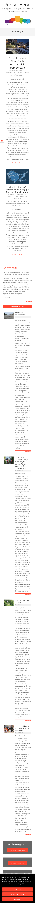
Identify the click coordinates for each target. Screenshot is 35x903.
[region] (17, 888)
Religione (19, 74)
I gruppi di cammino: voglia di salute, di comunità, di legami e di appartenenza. (22, 462)
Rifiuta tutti (17, 899)
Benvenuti (10, 267)
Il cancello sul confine (22, 601)
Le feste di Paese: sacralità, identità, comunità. (22, 728)
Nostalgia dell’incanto (20, 314)
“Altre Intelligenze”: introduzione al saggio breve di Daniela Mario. (17, 189)
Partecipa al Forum (17, 863)
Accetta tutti (17, 889)
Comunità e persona (22, 72)
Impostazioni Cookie (17, 894)
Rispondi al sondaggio (17, 850)
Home (13, 74)
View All (29, 837)
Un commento (20, 75)
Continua (17, 163)
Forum (9, 74)
